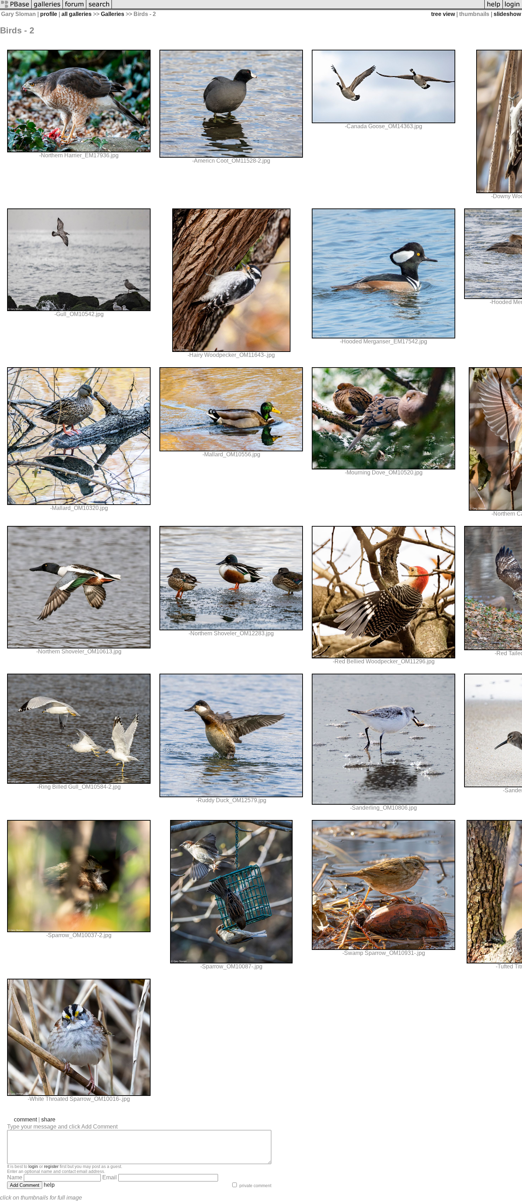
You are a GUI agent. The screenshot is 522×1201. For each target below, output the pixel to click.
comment (25, 1119)
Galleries (112, 14)
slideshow (507, 14)
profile (48, 14)
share (48, 1119)
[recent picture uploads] (47, 8)
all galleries (76, 14)
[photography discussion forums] (74, 8)
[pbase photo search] (99, 8)
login (33, 1166)
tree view (443, 14)
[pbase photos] (16, 8)
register (51, 1166)
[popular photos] (298, 8)
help (49, 1185)
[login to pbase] (512, 8)
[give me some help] (493, 8)
